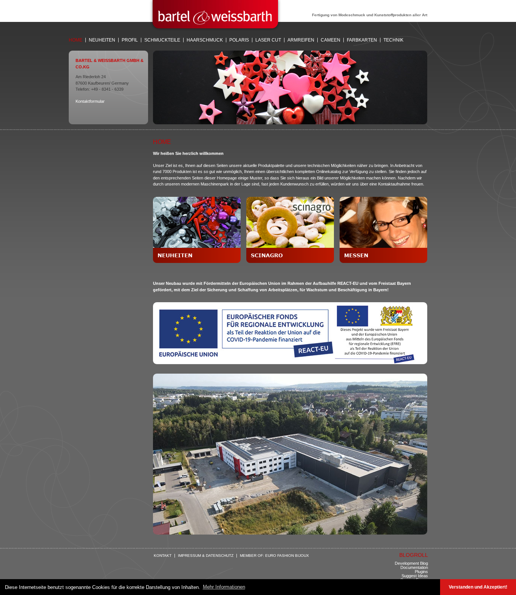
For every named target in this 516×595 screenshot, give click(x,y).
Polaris (239, 40)
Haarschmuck (205, 40)
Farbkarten (362, 40)
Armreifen (300, 40)
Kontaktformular (90, 101)
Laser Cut (268, 40)
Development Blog (411, 563)
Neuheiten (102, 40)
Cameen (330, 40)
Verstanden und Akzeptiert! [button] (478, 586)
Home (75, 40)
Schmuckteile (162, 40)
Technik (393, 40)
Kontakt (162, 556)
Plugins (421, 571)
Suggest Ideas (415, 575)
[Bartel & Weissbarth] (215, 29)
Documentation (414, 567)
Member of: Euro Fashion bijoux (274, 556)
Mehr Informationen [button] (224, 587)
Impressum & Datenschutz (205, 556)
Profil (130, 40)
